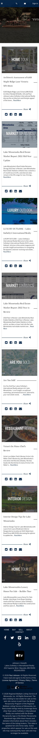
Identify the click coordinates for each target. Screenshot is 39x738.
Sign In (35, 3)
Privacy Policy (24, 680)
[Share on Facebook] (11, 115)
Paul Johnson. (14, 675)
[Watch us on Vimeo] (19, 638)
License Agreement (10, 680)
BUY (14, 630)
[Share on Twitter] (6, 115)
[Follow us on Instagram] (34, 638)
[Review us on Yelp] (19, 644)
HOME (6, 630)
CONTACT (19, 632)
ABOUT (29, 630)
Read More (17, 100)
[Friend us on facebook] (5, 638)
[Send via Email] (20, 115)
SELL (21, 630)
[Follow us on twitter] (12, 638)
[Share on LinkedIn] (15, 115)
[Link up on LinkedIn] (26, 638)
